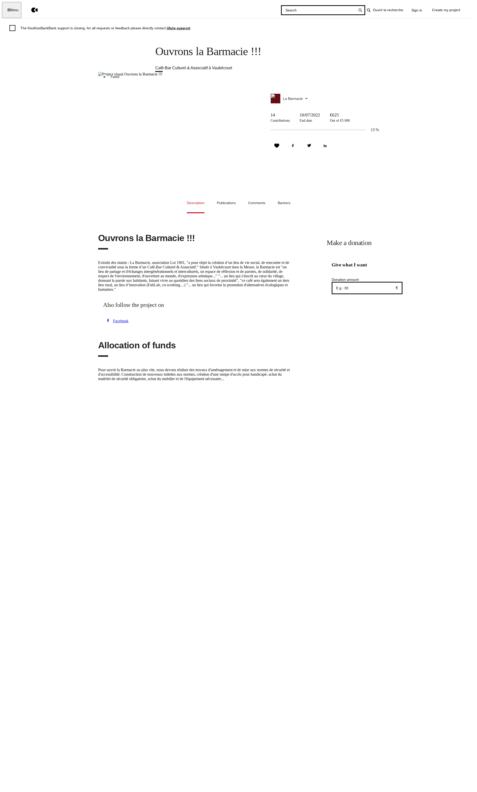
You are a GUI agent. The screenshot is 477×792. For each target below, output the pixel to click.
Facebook (120, 321)
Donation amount (345, 280)
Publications (226, 203)
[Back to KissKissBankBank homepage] (30, 10)
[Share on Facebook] (293, 146)
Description (195, 203)
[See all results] (360, 10)
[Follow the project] (277, 146)
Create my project (446, 10)
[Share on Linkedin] (325, 146)
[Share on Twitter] (309, 146)
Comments (256, 203)
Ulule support (178, 28)
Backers (284, 203)
